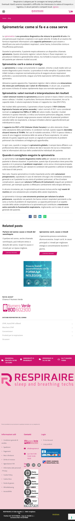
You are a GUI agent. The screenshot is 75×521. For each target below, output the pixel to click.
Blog (9, 18)
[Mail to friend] (35, 216)
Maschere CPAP (8, 327)
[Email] (33, 465)
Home (4, 18)
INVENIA (55, 514)
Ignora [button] (55, 7)
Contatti (27, 434)
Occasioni (5, 339)
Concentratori (7, 331)
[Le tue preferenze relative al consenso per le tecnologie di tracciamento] (71, 517)
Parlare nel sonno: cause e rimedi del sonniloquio (19, 233)
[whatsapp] (44, 216)
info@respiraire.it (33, 448)
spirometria (9, 36)
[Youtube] (39, 465)
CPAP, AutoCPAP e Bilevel (11, 323)
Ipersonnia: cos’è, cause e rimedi (53, 232)
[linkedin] (40, 216)
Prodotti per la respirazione (12, 335)
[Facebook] (31, 216)
